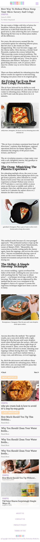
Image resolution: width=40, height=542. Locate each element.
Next (36, 372)
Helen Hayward (9, 20)
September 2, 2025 (8, 480)
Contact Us (20, 519)
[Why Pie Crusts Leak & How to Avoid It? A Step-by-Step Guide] (20, 391)
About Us (20, 513)
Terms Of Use (20, 531)
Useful (4, 14)
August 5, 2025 (7, 505)
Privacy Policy (20, 525)
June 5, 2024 (6, 17)
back (4, 372)
